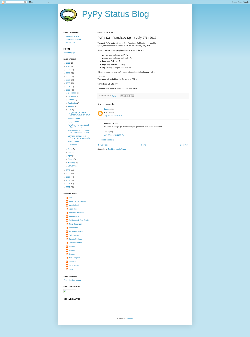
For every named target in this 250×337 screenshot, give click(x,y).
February (72, 163)
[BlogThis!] (124, 95)
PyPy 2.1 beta (73, 141)
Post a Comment (107, 140)
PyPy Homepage (72, 36)
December (72, 93)
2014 (68, 87)
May (70, 152)
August (71, 106)
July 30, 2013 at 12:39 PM (114, 135)
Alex (70, 198)
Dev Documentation (73, 39)
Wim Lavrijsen (74, 258)
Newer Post (102, 145)
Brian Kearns (74, 216)
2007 (68, 187)
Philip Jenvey (74, 235)
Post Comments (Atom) (117, 149)
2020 (68, 66)
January (71, 166)
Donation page (69, 53)
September (72, 103)
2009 (68, 180)
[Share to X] (127, 95)
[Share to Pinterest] (133, 95)
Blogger (130, 318)
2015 (68, 83)
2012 (68, 170)
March (70, 159)
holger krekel (74, 265)
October (71, 100)
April (70, 156)
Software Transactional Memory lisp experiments (79, 137)
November (72, 96)
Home (143, 145)
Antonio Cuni (74, 205)
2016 (68, 80)
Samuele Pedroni (75, 243)
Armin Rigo (73, 209)
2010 (68, 177)
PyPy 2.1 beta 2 (74, 122)
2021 (68, 63)
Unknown (72, 247)
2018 (68, 73)
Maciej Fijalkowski (76, 231)
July (70, 110)
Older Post (184, 145)
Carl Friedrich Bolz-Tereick (79, 220)
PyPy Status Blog (115, 14)
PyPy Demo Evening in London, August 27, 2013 (79, 114)
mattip (71, 269)
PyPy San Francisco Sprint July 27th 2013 (78, 126)
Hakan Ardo (73, 228)
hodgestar (73, 262)
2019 (68, 70)
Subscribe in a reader (72, 280)
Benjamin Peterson (76, 213)
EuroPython (72, 145)
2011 (68, 174)
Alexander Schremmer (77, 201)
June (70, 149)
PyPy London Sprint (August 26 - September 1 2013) (79, 131)
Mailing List (70, 42)
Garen (106, 109)
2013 (68, 90)
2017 (68, 77)
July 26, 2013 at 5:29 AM (113, 116)
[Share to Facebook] (130, 95)
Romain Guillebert (76, 239)
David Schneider (75, 224)
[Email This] (122, 95)
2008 (68, 184)
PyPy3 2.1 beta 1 (74, 118)
